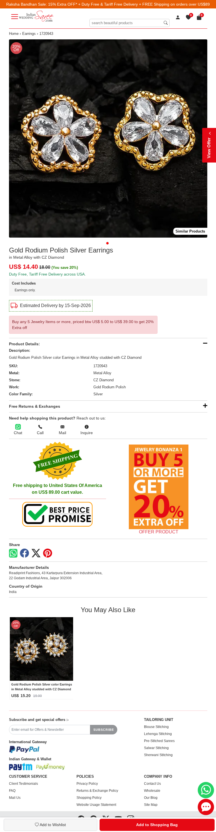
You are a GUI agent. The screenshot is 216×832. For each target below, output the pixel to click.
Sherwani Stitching (158, 755)
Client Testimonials (23, 784)
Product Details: (24, 344)
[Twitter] (36, 553)
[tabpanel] (108, 138)
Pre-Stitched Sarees (159, 741)
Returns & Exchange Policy (97, 791)
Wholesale (152, 791)
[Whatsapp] (13, 553)
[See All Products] (158, 487)
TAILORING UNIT (158, 720)
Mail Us (15, 798)
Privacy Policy (87, 784)
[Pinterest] (47, 553)
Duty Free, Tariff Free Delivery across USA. (47, 274)
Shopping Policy (89, 798)
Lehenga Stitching (158, 734)
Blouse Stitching (156, 727)
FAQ (12, 791)
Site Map (151, 805)
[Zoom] (108, 138)
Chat (18, 432)
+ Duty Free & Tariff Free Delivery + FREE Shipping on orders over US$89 (144, 4)
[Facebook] (24, 553)
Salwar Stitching (156, 748)
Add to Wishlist (52, 824)
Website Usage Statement (96, 805)
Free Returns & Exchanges (34, 406)
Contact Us (152, 784)
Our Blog (151, 798)
